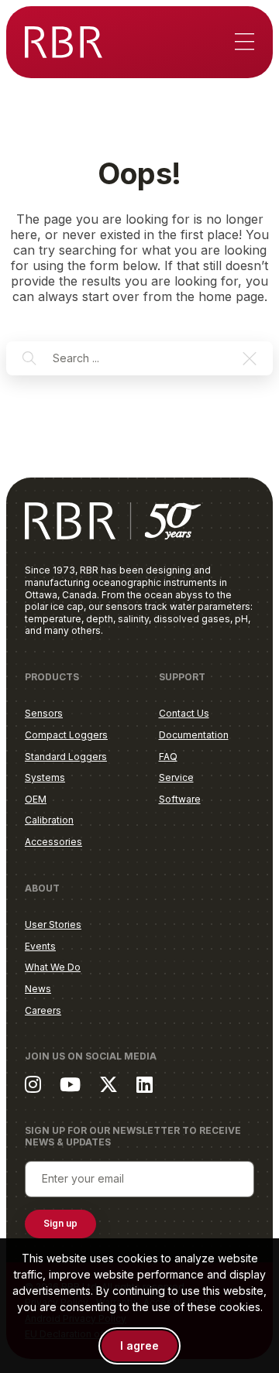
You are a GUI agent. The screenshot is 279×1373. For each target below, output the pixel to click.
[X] (108, 1084)
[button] (249, 358)
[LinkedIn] (144, 1084)
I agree (139, 1345)
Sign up (60, 1223)
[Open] (244, 42)
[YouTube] (70, 1084)
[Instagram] (33, 1084)
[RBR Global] (63, 42)
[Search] (29, 358)
